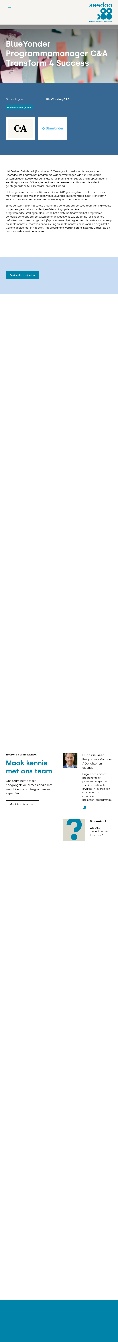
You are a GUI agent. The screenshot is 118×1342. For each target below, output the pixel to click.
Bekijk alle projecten (22, 275)
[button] (9, 6)
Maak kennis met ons (22, 804)
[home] (100, 12)
